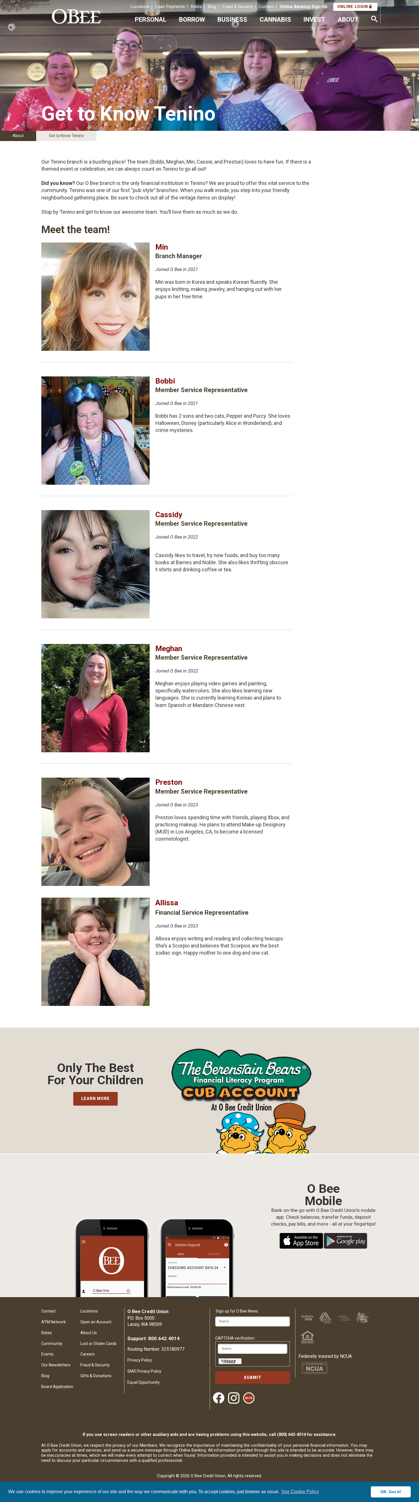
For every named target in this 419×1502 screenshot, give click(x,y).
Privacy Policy (139, 1360)
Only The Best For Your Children (95, 1074)
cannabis (275, 19)
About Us (88, 1332)
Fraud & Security (237, 6)
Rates (196, 6)
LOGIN (353, 6)
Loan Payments (170, 6)
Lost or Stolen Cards (98, 1343)
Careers (87, 1354)
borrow (192, 19)
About (18, 135)
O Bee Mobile (323, 1189)
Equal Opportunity (143, 1382)
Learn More (95, 1098)
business (232, 19)
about (348, 19)
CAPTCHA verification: (235, 1338)
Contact (266, 6)
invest (314, 19)
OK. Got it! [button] (391, 1491)
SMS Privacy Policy (144, 1371)
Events (47, 1354)
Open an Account (95, 1322)
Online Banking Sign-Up (304, 6)
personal (150, 19)
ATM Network (53, 1322)
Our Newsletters (55, 1365)
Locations (139, 6)
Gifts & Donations (95, 1375)
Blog (212, 6)
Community (51, 1343)
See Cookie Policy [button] (300, 1491)
